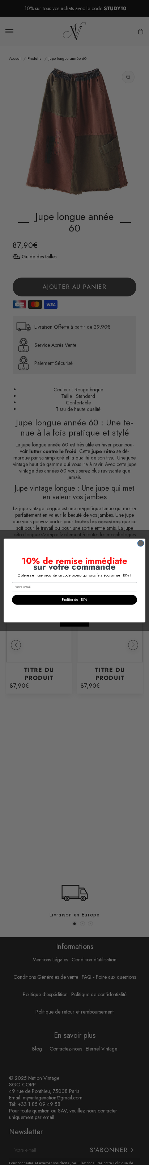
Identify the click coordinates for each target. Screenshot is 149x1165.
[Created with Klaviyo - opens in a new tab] (74, 624)
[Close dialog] (140, 543)
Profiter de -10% (74, 599)
